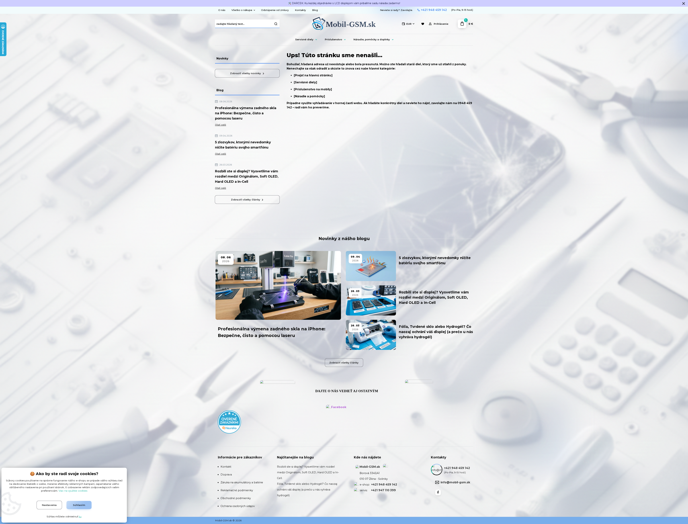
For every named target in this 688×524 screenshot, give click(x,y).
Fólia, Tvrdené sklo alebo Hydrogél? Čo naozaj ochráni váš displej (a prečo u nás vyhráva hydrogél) (436, 331)
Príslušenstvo (333, 39)
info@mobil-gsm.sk (455, 482)
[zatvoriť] (683, 4)
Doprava (226, 474)
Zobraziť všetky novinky (245, 73)
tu (80, 516)
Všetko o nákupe (241, 10)
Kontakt (226, 466)
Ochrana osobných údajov (238, 506)
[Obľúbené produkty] (422, 24)
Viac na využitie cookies (73, 490)
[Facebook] (438, 492)
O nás (221, 10)
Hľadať (276, 23)
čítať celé (220, 124)
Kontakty (300, 10)
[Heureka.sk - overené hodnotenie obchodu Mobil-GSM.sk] (229, 421)
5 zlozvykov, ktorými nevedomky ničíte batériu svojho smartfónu (243, 144)
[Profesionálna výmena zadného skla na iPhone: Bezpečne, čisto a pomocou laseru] (278, 285)
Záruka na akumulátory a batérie (242, 482)
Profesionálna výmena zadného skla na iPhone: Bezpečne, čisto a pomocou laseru (245, 113)
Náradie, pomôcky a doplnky (371, 39)
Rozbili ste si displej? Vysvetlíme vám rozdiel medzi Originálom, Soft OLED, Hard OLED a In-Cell (246, 176)
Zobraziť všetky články (245, 199)
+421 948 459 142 (434, 10)
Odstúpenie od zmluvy (275, 10)
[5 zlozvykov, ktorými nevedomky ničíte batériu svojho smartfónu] (371, 266)
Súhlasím (79, 505)
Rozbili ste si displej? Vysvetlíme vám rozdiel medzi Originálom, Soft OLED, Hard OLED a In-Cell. (308, 472)
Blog (315, 10)
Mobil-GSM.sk (370, 466)
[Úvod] (344, 24)
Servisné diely (304, 39)
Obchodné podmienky (236, 498)
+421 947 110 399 (383, 490)
